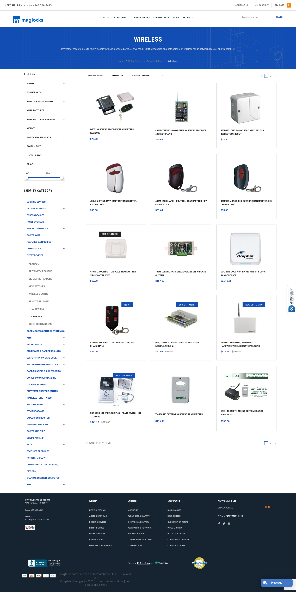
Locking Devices (36, 202)
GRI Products (34, 344)
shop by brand (35, 438)
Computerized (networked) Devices (42, 468)
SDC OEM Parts (35, 404)
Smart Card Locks (37, 228)
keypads (34, 263)
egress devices (35, 215)
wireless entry (38, 293)
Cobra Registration (178, 539)
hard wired (37, 309)
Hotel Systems (35, 222)
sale (29, 444)
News (176, 17)
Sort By (136, 75)
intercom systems (40, 324)
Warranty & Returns (139, 528)
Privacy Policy (136, 533)
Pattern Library (36, 458)
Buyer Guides (142, 17)
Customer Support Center (42, 391)
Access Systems (36, 208)
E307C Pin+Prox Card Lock (42, 358)
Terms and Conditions (140, 539)
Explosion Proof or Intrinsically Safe (38, 421)
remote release (39, 301)
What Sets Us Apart (139, 516)
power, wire (33, 235)
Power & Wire (96, 539)
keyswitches (37, 286)
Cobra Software (176, 545)
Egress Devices (97, 533)
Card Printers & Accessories (44, 371)
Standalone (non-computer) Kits (43, 481)
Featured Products (38, 451)
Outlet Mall (34, 248)
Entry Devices (96, 528)
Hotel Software (176, 533)
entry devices (35, 255)
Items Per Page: (94, 75)
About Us (188, 17)
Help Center (174, 516)
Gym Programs (35, 411)
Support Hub (161, 17)
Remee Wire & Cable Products (44, 351)
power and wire (36, 431)
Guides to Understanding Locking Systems (41, 381)
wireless (36, 316)
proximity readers (40, 271)
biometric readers (40, 278)
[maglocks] (35, 19)
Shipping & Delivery (138, 522)
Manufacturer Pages (39, 398)
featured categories (39, 242)
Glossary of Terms (178, 522)
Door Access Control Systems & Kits (46, 334)
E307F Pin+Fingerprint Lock (42, 364)
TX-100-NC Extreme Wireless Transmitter (179, 414)
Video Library (175, 528)
